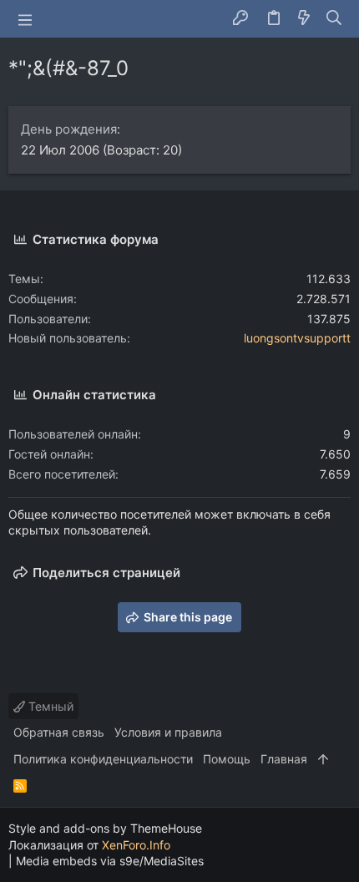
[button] (25, 19)
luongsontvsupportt (297, 338)
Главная (283, 759)
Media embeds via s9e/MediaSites (110, 861)
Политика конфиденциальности (103, 759)
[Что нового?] (304, 19)
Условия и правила (168, 732)
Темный (49, 706)
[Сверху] (323, 759)
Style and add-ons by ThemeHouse (105, 828)
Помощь (226, 759)
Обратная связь (58, 732)
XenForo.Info (136, 845)
